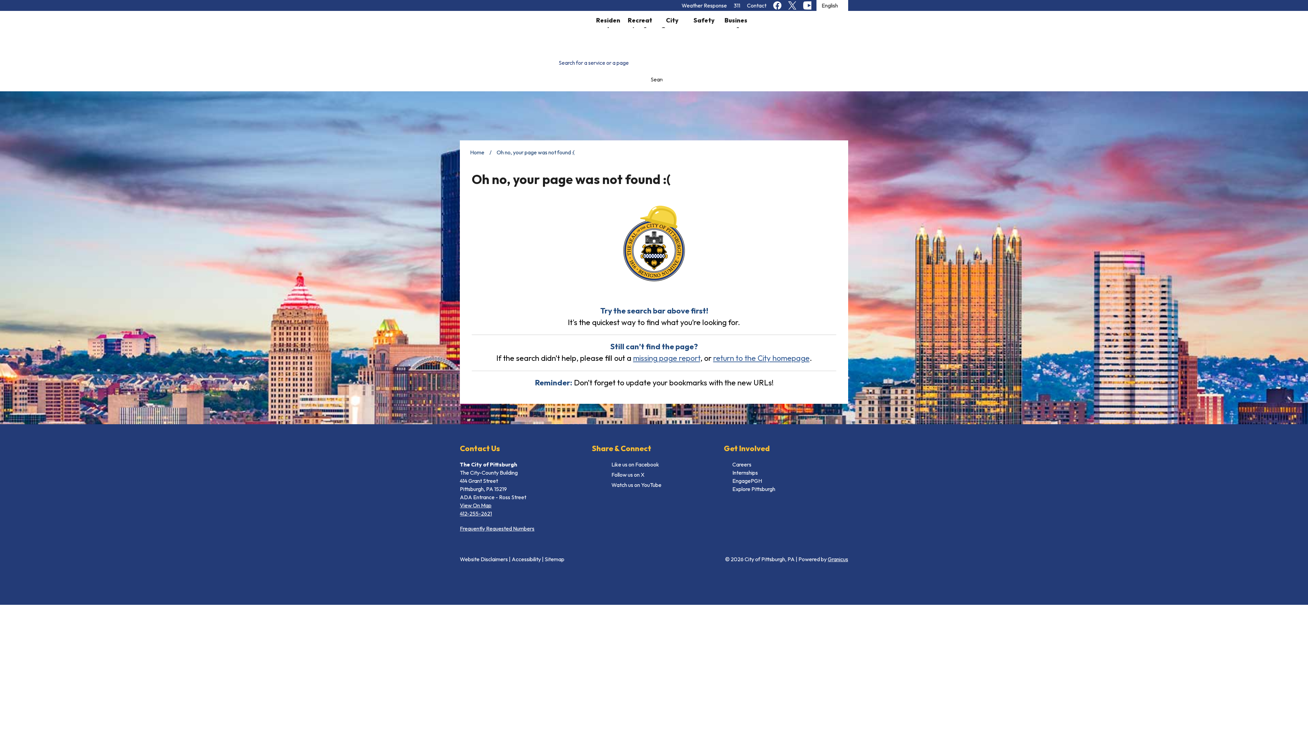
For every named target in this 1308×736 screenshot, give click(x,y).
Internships (745, 472)
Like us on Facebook (635, 464)
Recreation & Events (640, 22)
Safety (704, 20)
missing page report (666, 358)
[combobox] (832, 5)
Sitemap (554, 559)
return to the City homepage (761, 358)
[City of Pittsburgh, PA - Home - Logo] (526, 30)
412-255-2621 (476, 513)
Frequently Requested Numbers (497, 528)
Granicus (838, 559)
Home (477, 152)
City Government (672, 22)
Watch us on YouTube (636, 484)
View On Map (476, 505)
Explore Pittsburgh (753, 489)
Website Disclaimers (484, 559)
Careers (741, 464)
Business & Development (736, 22)
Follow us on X (627, 474)
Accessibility (526, 559)
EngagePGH (747, 480)
